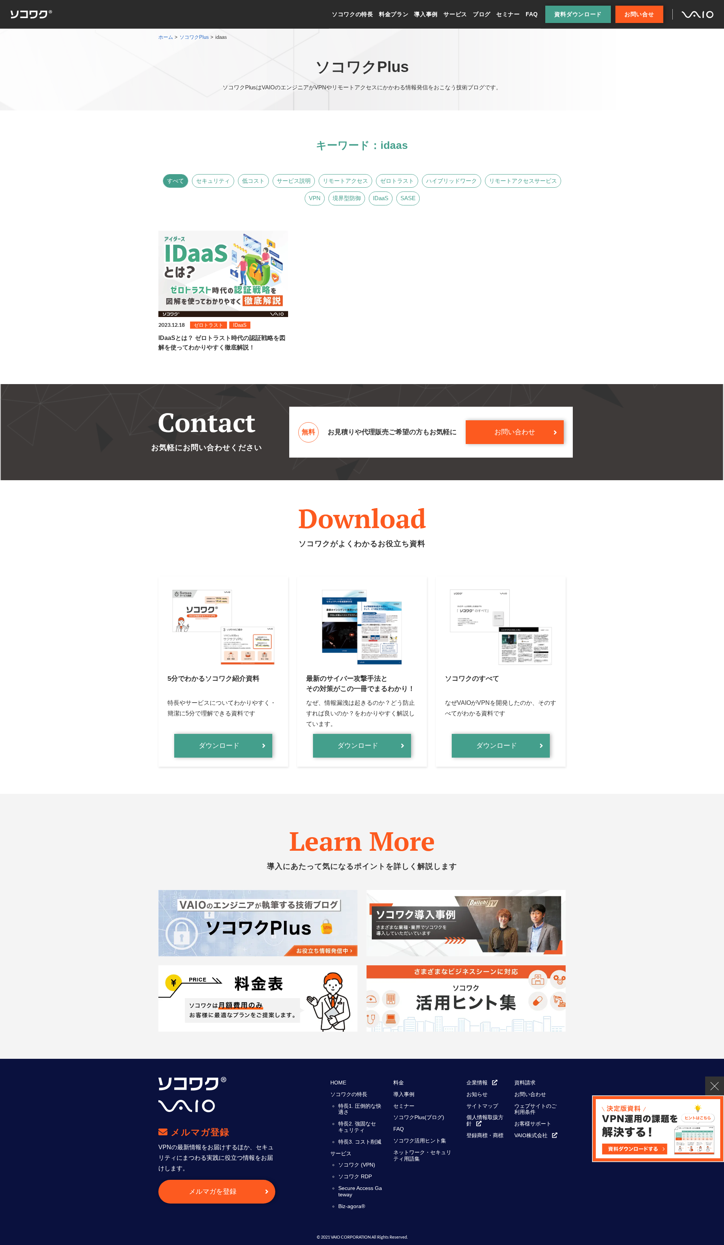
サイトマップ (482, 1106)
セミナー (508, 14)
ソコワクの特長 (352, 14)
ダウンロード (219, 745)
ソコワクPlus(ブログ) (418, 1117)
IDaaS (380, 198)
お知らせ (477, 1094)
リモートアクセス (345, 181)
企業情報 (477, 1083)
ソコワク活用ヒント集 (419, 1141)
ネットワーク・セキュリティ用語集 (422, 1155)
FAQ (532, 14)
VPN (315, 198)
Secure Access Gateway (360, 1191)
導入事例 (426, 14)
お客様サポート (532, 1124)
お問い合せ (639, 14)
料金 (398, 1083)
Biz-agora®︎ (351, 1206)
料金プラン (394, 14)
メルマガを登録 (212, 1191)
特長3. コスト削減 (359, 1142)
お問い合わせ (514, 432)
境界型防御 (347, 198)
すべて (175, 181)
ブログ (482, 14)
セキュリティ (213, 181)
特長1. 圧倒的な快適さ (359, 1109)
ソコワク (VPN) (356, 1165)
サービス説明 (294, 181)
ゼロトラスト (397, 181)
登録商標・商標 (484, 1135)
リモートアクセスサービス (523, 181)
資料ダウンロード (578, 14)
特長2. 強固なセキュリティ (357, 1127)
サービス (455, 14)
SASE (408, 198)
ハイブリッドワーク (451, 181)
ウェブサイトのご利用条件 (535, 1109)
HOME (338, 1083)
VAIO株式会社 (531, 1135)
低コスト (253, 181)
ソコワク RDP (355, 1176)
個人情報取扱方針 (484, 1120)
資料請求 (524, 1083)
